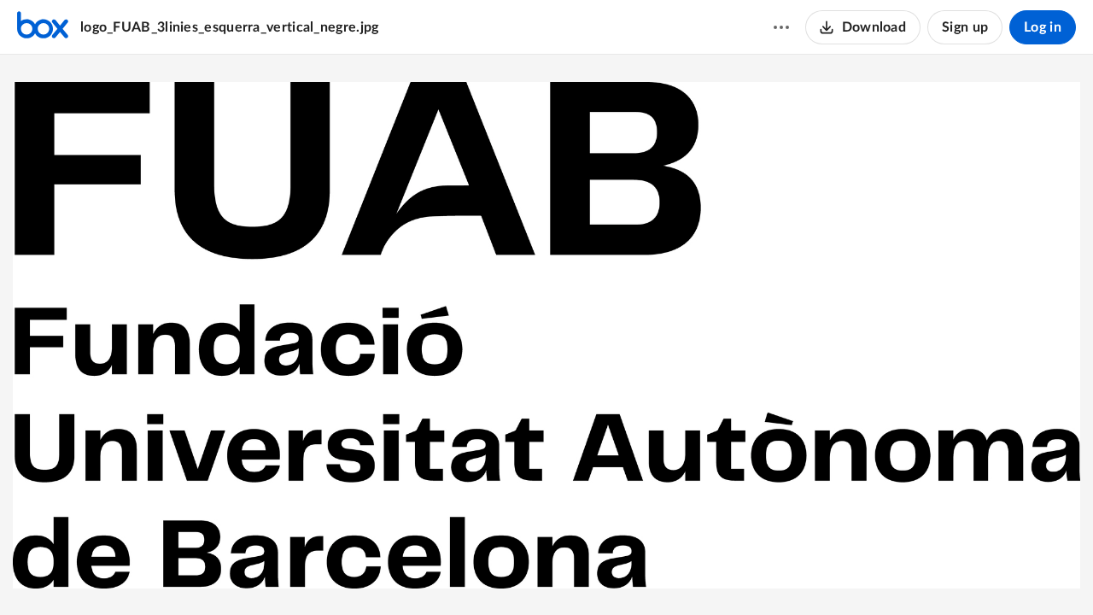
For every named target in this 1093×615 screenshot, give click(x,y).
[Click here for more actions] (781, 27)
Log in (1042, 27)
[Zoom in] (544, 573)
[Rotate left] (578, 573)
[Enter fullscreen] (608, 573)
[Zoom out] (486, 573)
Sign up (965, 27)
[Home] (42, 27)
